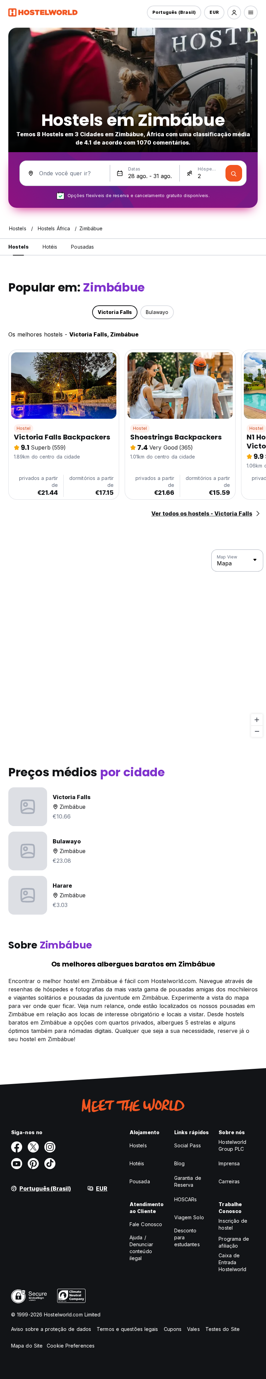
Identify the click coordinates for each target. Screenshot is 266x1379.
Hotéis (137, 1163)
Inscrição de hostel (233, 1224)
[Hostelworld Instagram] (49, 1147)
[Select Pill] (234, 12)
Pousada (140, 1181)
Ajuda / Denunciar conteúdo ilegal (141, 1247)
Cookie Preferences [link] (71, 1346)
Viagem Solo (189, 1217)
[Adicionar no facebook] (16, 1147)
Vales (193, 1329)
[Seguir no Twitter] (33, 1147)
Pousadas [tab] (82, 247)
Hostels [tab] (18, 247)
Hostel (23, 428)
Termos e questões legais (127, 1329)
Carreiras (229, 1181)
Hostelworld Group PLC (232, 1145)
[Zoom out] (257, 731)
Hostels (138, 1145)
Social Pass (187, 1145)
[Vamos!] (233, 173)
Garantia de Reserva (187, 1181)
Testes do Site (222, 1329)
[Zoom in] (257, 719)
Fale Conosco (146, 1224)
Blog (179, 1163)
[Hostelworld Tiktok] (49, 1163)
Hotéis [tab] (50, 247)
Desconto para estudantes (187, 1237)
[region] (133, 643)
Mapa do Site (27, 1346)
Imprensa (229, 1163)
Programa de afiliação (234, 1242)
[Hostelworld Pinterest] (33, 1163)
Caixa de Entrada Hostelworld (232, 1262)
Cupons (173, 1329)
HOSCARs (185, 1199)
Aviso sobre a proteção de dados (51, 1329)
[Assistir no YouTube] (16, 1163)
